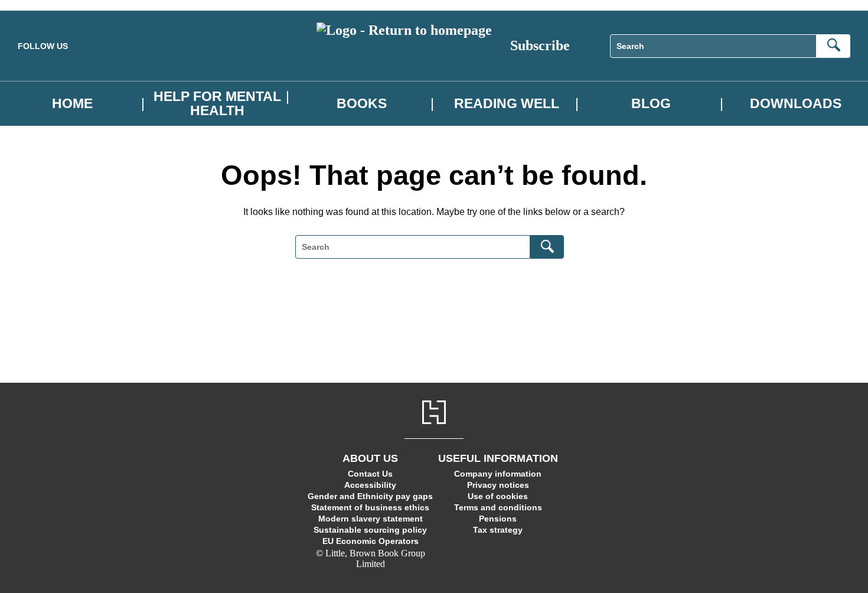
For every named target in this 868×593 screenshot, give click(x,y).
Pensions (498, 518)
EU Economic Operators (370, 541)
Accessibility (370, 485)
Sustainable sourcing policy (370, 530)
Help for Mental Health (217, 103)
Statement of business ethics (370, 507)
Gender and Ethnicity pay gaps (370, 496)
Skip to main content (38, 5)
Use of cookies (498, 496)
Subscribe (540, 45)
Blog (651, 103)
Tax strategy (498, 530)
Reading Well (506, 103)
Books (362, 103)
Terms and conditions (498, 507)
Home (72, 103)
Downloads (795, 103)
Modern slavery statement (370, 518)
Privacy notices (498, 485)
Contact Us (370, 473)
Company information (497, 473)
